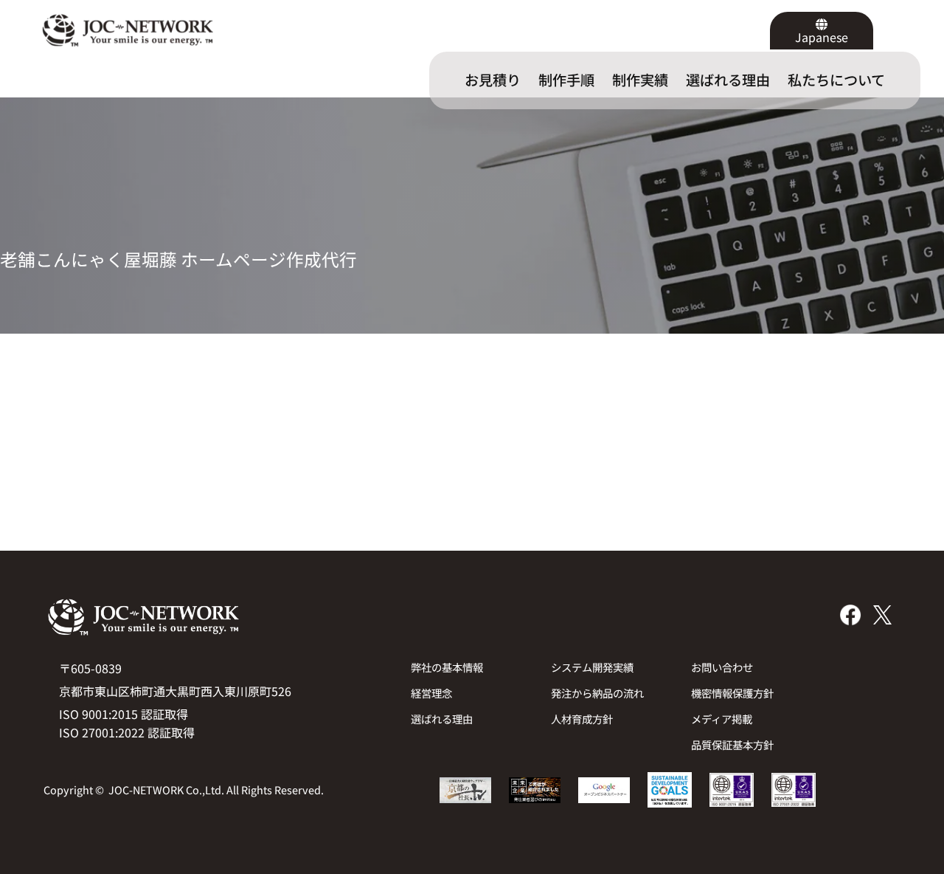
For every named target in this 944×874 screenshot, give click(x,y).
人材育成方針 (582, 718)
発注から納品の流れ (597, 693)
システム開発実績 (592, 667)
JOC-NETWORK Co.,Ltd (164, 789)
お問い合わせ (722, 667)
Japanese (821, 37)
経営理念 (431, 693)
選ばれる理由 (442, 718)
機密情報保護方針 (732, 693)
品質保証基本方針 (732, 744)
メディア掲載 (721, 718)
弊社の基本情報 (447, 667)
